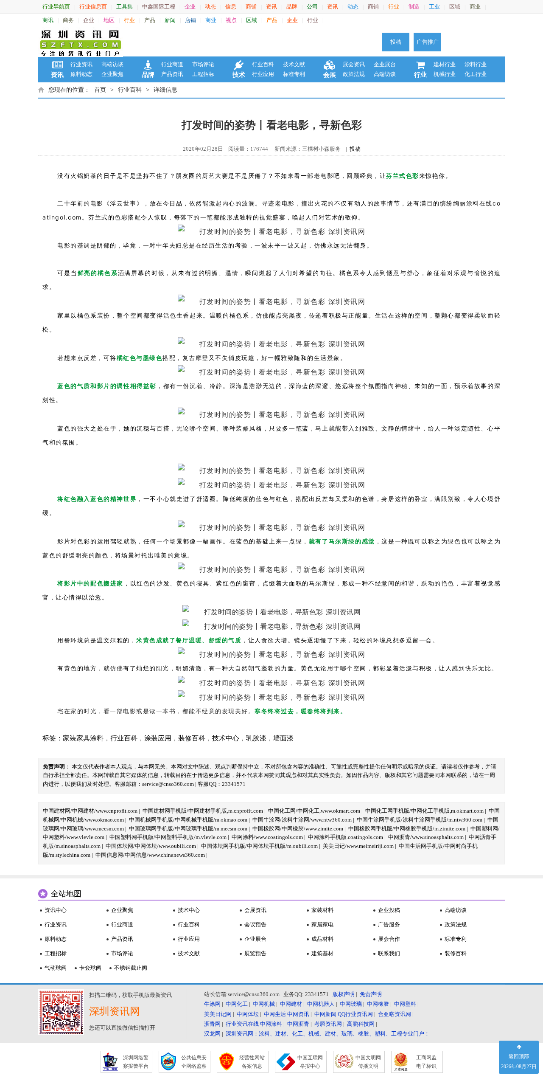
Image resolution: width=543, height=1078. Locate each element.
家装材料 (322, 910)
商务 (68, 20)
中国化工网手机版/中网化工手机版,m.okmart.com (424, 811)
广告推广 (428, 42)
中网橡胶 (378, 1004)
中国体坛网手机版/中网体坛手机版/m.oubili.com (259, 846)
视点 (231, 20)
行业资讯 (81, 64)
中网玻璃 (351, 1004)
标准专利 (294, 74)
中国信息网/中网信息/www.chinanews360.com (150, 855)
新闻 (170, 20)
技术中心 (225, 738)
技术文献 (294, 64)
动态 (210, 6)
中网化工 (237, 1004)
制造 (414, 6)
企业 (190, 6)
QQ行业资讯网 (355, 1014)
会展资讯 (255, 910)
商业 (475, 6)
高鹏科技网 (361, 1024)
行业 (393, 6)
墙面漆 (283, 738)
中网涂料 (271, 1024)
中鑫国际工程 (158, 6)
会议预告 (255, 924)
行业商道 (172, 64)
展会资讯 (354, 64)
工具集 (124, 6)
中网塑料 (405, 1004)
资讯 (271, 6)
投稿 (395, 42)
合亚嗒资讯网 (394, 1014)
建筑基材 (322, 953)
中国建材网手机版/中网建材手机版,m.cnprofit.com (203, 811)
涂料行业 (476, 64)
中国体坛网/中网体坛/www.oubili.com (151, 846)
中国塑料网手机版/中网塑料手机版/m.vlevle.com (168, 837)
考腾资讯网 (328, 1024)
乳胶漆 (256, 738)
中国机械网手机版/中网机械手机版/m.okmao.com (188, 819)
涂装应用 (157, 738)
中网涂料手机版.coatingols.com (345, 837)
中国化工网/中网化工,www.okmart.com (314, 811)
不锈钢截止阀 (130, 968)
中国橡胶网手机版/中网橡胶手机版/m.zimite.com (406, 828)
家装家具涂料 (83, 738)
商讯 (47, 20)
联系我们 (389, 953)
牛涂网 (212, 1004)
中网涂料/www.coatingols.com (267, 837)
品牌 (291, 6)
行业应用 (263, 74)
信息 (230, 6)
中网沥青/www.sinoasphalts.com (426, 837)
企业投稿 (389, 910)
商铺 (251, 6)
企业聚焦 (112, 74)
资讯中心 (56, 910)
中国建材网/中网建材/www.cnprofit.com (90, 811)
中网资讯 (298, 1014)
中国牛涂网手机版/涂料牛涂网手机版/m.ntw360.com (419, 819)
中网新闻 (325, 1014)
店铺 (190, 20)
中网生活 (275, 1014)
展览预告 (255, 953)
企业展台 (385, 64)
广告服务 (389, 924)
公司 (312, 6)
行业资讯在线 (242, 1024)
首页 (100, 90)
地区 (109, 20)
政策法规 (354, 74)
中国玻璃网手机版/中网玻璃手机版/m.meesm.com (188, 828)
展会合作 (389, 939)
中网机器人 (321, 1004)
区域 (454, 6)
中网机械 (264, 1004)
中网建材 (291, 1004)
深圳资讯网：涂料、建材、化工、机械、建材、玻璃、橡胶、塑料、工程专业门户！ (328, 1033)
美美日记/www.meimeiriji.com (358, 846)
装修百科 (191, 738)
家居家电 (322, 924)
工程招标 (203, 74)
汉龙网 (212, 1033)
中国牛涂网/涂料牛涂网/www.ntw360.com (302, 819)
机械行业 (445, 74)
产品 (149, 20)
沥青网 (212, 1024)
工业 (434, 6)
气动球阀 (56, 968)
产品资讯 (172, 74)
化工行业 (476, 74)
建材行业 (445, 64)
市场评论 (203, 64)
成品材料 (322, 939)
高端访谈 (112, 64)
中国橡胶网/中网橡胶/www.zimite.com (297, 828)
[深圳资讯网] (80, 42)
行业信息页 (93, 6)
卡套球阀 (90, 968)
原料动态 (81, 74)
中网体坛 (248, 1014)
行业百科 (263, 64)
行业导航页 (56, 6)
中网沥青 (298, 1024)
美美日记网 (218, 1014)
